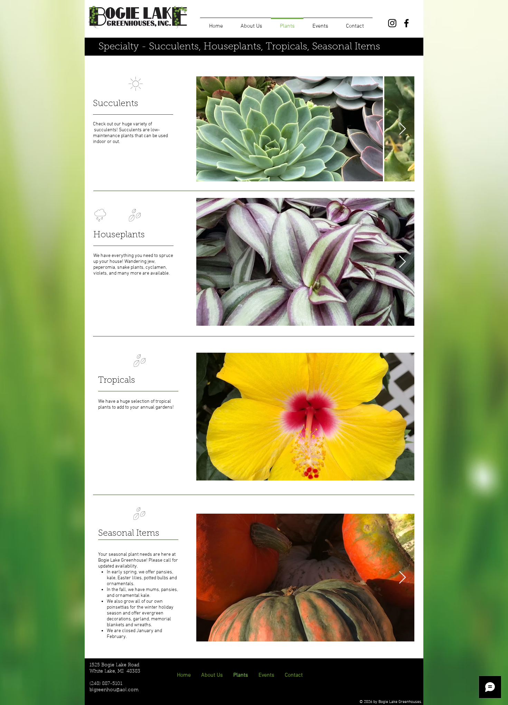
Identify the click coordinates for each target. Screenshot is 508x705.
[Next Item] (402, 129)
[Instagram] (392, 23)
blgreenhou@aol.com (114, 690)
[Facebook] (406, 23)
